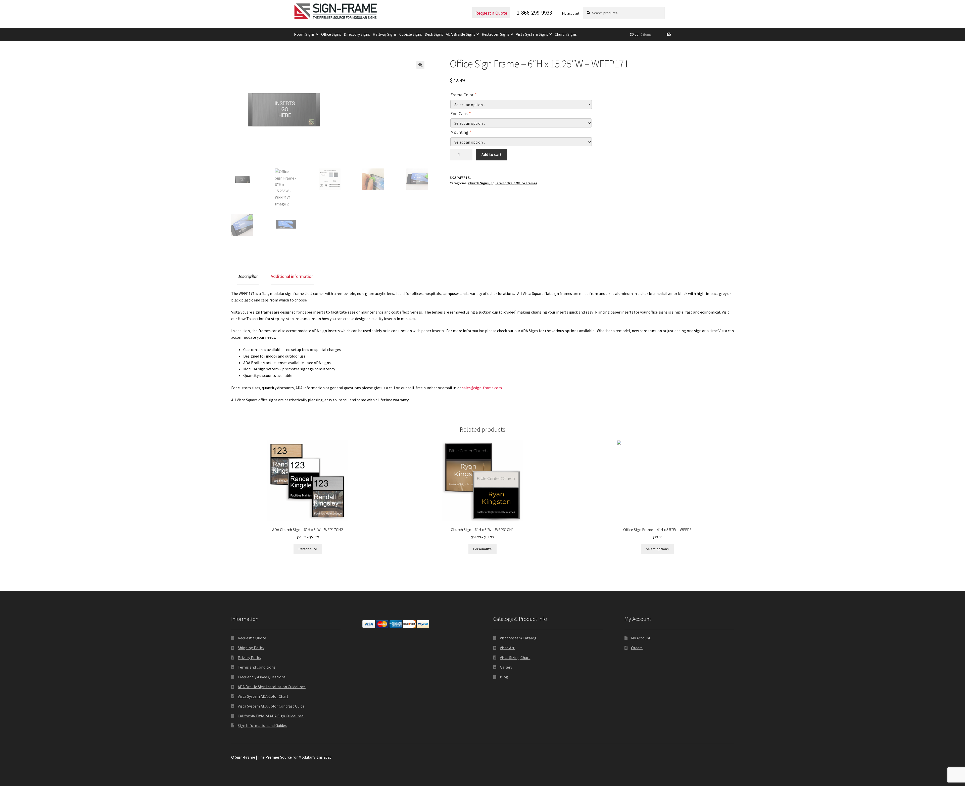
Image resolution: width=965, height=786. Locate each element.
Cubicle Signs (410, 34)
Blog (504, 676)
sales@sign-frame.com (482, 387)
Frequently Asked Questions (261, 676)
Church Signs (566, 34)
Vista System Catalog (518, 637)
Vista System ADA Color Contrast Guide (271, 706)
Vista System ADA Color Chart (263, 696)
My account (570, 13)
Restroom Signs (495, 34)
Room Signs (304, 34)
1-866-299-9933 (534, 12)
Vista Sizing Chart (515, 657)
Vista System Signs (532, 34)
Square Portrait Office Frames (514, 183)
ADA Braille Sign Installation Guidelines (272, 686)
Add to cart (491, 154)
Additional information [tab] (292, 276)
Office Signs (331, 34)
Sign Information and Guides (262, 725)
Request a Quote (491, 13)
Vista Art (507, 647)
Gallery (506, 667)
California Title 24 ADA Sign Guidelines (271, 715)
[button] (420, 65)
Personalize (308, 549)
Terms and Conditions (256, 667)
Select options (657, 549)
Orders (637, 647)
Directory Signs (357, 34)
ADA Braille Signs (460, 34)
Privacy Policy (249, 657)
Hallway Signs (385, 34)
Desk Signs (434, 34)
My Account (641, 637)
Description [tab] (248, 276)
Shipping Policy (251, 647)
